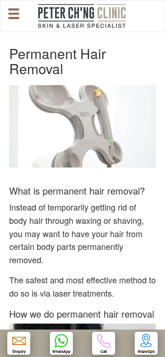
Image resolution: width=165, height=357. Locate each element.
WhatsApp (61, 351)
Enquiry (19, 351)
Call (103, 351)
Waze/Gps (146, 351)
